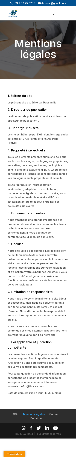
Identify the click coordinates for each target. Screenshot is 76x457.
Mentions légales (34, 414)
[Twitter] (39, 428)
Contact (54, 414)
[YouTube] (55, 428)
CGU (16, 414)
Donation (36, 418)
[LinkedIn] (47, 428)
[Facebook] (31, 428)
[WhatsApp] (23, 428)
